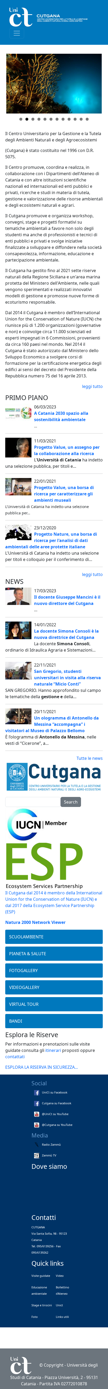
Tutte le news (90, 758)
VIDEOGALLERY (24, 987)
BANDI (15, 1021)
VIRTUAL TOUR (24, 1004)
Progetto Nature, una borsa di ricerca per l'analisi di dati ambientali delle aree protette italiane (51, 540)
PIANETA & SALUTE (27, 954)
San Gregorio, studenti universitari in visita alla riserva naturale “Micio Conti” (67, 677)
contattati (15, 1057)
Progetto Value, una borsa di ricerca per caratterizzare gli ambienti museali (64, 494)
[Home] (51, 17)
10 (75, 119)
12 (87, 119)
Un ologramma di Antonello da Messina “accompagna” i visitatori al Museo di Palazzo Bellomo (52, 724)
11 (81, 119)
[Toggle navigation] (16, 33)
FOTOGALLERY (23, 970)
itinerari (53, 1050)
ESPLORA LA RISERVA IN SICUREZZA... (41, 1067)
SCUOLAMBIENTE (26, 937)
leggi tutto (92, 386)
